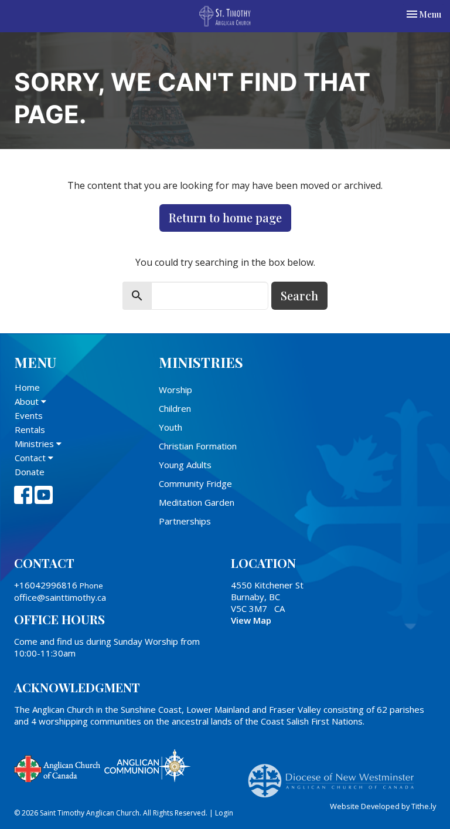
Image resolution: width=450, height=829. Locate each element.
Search (299, 295)
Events (29, 415)
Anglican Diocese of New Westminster (335, 775)
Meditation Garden (196, 502)
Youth (170, 427)
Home (27, 387)
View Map (251, 620)
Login (224, 813)
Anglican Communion (147, 765)
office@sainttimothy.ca (60, 597)
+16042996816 (45, 585)
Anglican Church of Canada (57, 767)
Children (175, 408)
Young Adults (185, 465)
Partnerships (185, 521)
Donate (30, 472)
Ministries (35, 443)
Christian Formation (198, 446)
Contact (31, 457)
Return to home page (225, 217)
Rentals (30, 429)
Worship (175, 389)
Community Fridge (195, 483)
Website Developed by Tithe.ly (383, 806)
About (28, 401)
